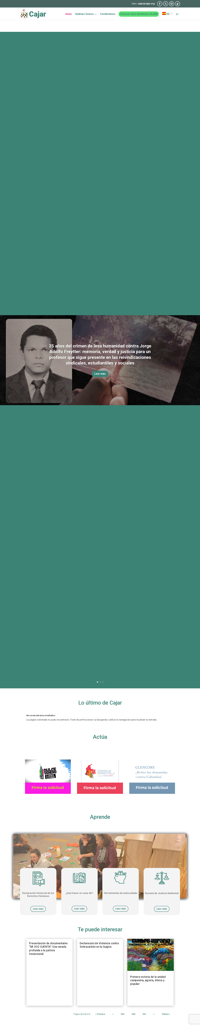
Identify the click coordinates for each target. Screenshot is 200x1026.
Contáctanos (107, 14)
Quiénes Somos (84, 14)
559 (122, 1014)
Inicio (68, 14)
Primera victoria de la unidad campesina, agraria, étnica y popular (147, 980)
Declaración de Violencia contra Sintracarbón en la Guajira (99, 945)
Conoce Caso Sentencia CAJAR (138, 13)
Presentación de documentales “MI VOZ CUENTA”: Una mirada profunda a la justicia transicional (48, 949)
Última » (166, 1014)
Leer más (100, 373)
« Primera (100, 1014)
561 (144, 1014)
